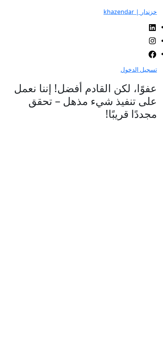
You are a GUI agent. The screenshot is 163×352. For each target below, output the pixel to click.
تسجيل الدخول (139, 69)
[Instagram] (152, 40)
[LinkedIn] (152, 27)
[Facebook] (152, 53)
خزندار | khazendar (130, 12)
